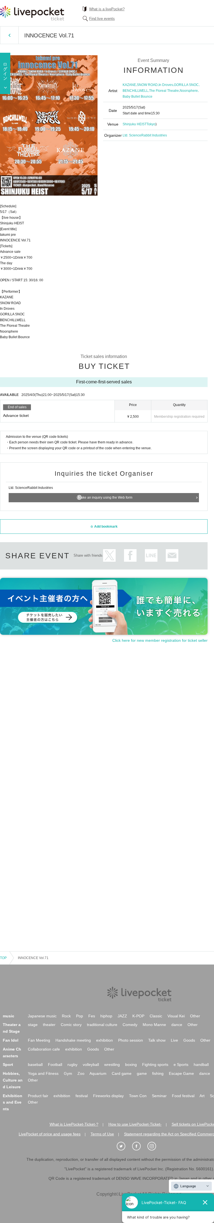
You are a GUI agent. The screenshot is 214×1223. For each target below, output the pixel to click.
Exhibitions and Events (12, 1102)
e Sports (181, 1064)
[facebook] (139, 1146)
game (142, 1073)
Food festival (183, 1096)
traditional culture (102, 1024)
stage (33, 1024)
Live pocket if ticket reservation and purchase (32, 13)
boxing (131, 1064)
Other (195, 1016)
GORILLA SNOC (186, 85)
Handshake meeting (73, 1040)
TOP (3, 958)
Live (174, 1040)
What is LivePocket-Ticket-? (74, 1124)
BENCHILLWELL (135, 91)
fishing (158, 1073)
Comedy (130, 1024)
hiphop (106, 1016)
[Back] (9, 35)
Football (55, 1064)
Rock (66, 1016)
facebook (130, 555)
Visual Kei (176, 1016)
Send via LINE (151, 555)
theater (49, 1024)
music (8, 1016)
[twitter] (124, 1146)
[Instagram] (154, 1146)
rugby (72, 1064)
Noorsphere (189, 91)
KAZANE (129, 85)
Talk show (157, 1040)
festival (82, 1096)
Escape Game (181, 1073)
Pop (79, 1016)
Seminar (159, 1096)
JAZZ (122, 1016)
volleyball (91, 1064)
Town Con (138, 1096)
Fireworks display (108, 1096)
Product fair (38, 1096)
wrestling (112, 1064)
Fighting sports (155, 1064)
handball (201, 1064)
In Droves (166, 85)
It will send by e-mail (172, 555)
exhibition (104, 1040)
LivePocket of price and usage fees (50, 1134)
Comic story (71, 1024)
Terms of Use (102, 1134)
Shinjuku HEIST (135, 124)
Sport (8, 1064)
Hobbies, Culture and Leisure (13, 1080)
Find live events (102, 18)
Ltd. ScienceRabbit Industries (145, 135)
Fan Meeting (39, 1040)
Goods (189, 1040)
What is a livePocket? (107, 9)
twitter (109, 555)
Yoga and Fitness (43, 1073)
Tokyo (151, 124)
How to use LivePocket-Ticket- (135, 1124)
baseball (35, 1064)
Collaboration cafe (44, 1049)
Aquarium (97, 1073)
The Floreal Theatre (164, 91)
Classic (156, 1016)
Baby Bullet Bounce (137, 96)
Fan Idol (10, 1040)
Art (202, 1096)
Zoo (80, 1073)
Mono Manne (154, 1024)
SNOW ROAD (147, 85)
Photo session (130, 1040)
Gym (68, 1073)
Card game (122, 1073)
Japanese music (42, 1016)
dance (176, 1024)
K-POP (138, 1016)
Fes (91, 1016)
